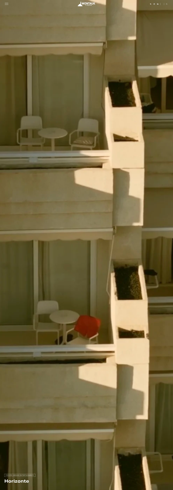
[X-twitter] (150, 4)
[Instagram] (154, 4)
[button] (6, 4)
